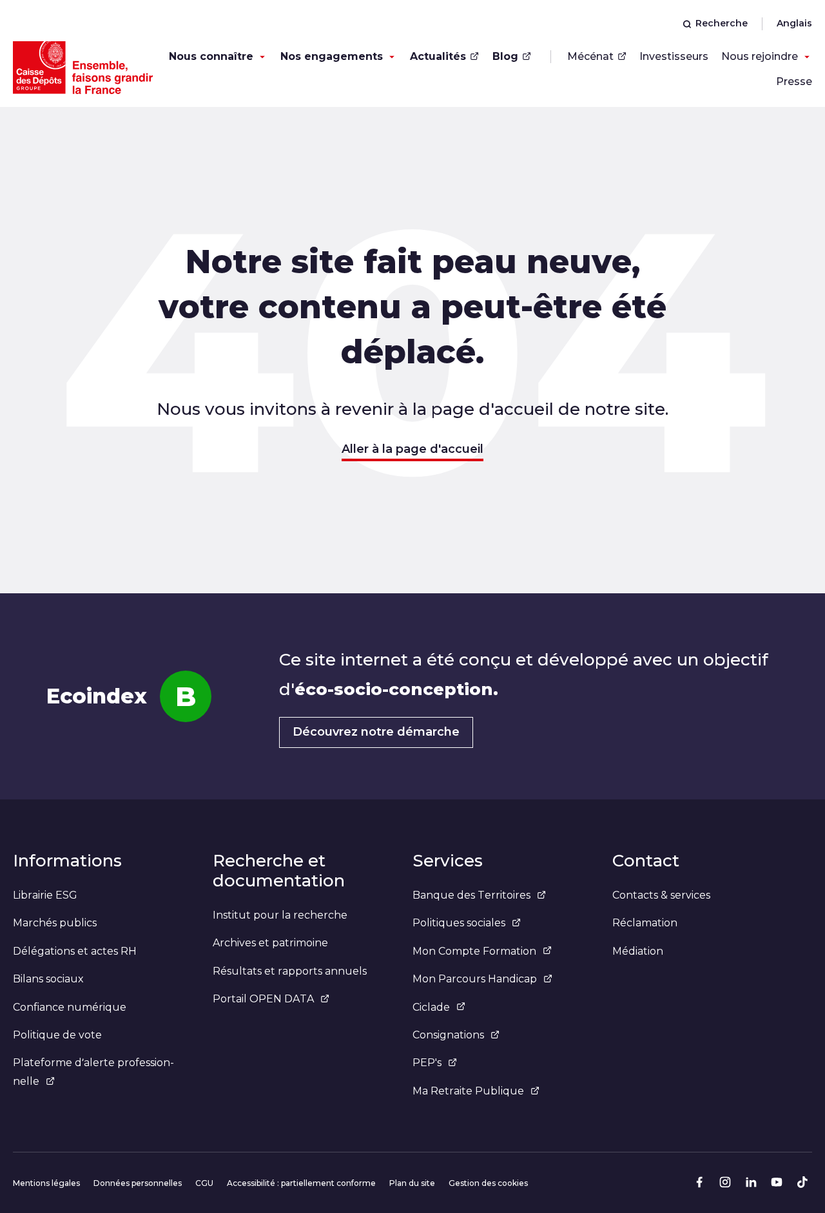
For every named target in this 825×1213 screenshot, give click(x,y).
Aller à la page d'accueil (412, 449)
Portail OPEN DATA (263, 999)
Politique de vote (57, 1035)
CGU (204, 1183)
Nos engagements (331, 56)
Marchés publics (55, 923)
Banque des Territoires (471, 895)
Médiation (637, 951)
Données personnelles (137, 1183)
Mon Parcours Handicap (474, 979)
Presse (794, 81)
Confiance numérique (69, 1007)
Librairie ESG (45, 895)
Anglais (794, 23)
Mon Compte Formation (474, 951)
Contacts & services (661, 895)
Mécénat (590, 56)
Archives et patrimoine (270, 943)
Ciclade (431, 1007)
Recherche (721, 23)
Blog (505, 56)
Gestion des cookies (488, 1183)
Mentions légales (46, 1183)
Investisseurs (673, 56)
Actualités (438, 56)
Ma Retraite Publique (468, 1091)
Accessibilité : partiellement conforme (301, 1183)
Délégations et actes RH (75, 951)
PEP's (427, 1062)
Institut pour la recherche (280, 915)
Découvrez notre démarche (376, 732)
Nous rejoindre (759, 56)
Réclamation (644, 923)
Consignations (448, 1035)
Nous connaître (211, 56)
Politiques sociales (458, 923)
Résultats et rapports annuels (290, 971)
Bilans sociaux (48, 979)
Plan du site (412, 1183)
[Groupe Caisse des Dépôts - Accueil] (83, 67)
